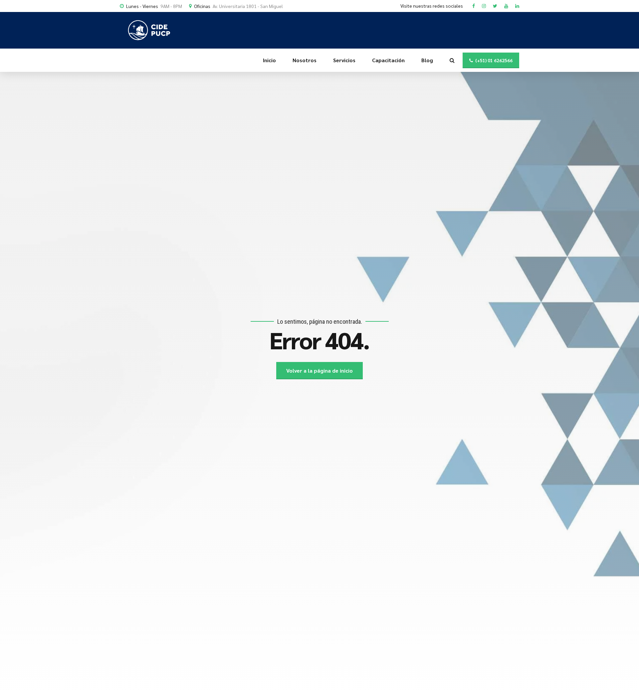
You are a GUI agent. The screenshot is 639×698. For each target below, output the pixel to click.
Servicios (344, 60)
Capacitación (388, 60)
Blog (427, 60)
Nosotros (305, 60)
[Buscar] (452, 60)
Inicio (269, 60)
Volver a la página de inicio (319, 370)
